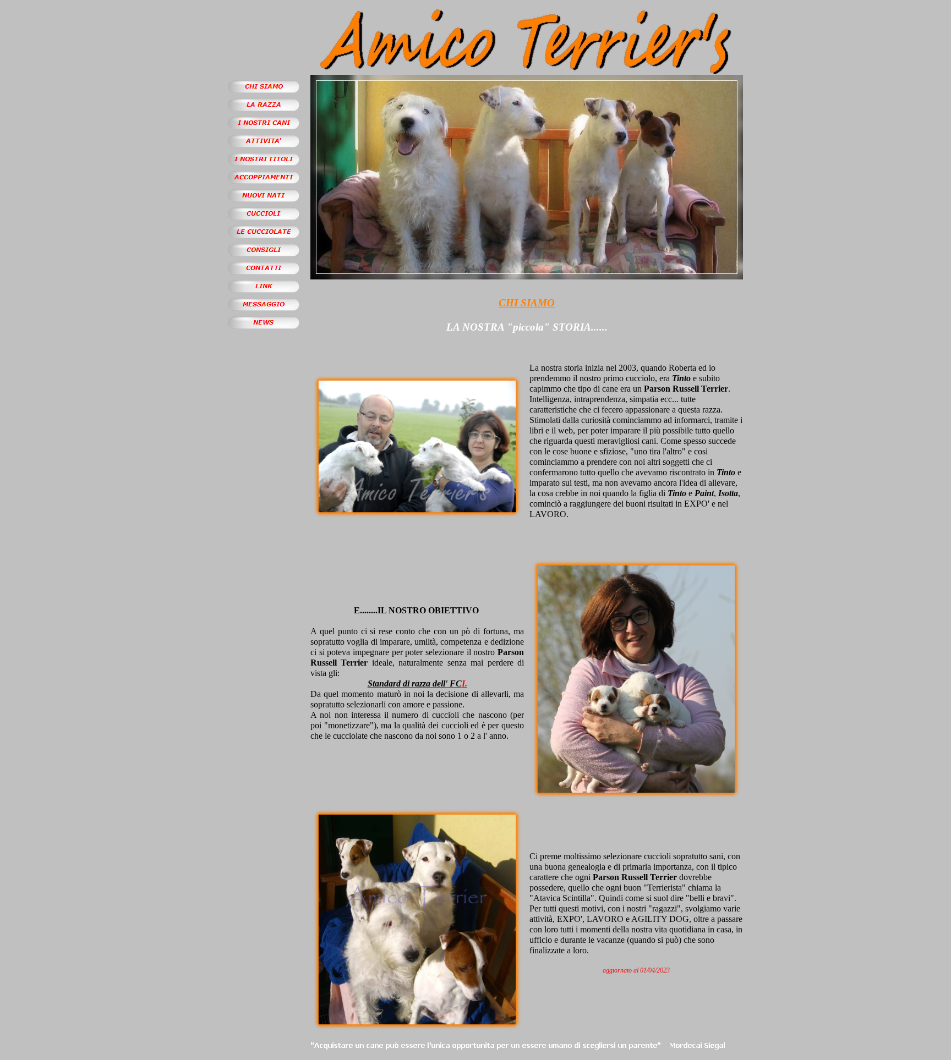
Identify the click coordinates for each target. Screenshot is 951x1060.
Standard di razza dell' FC (415, 683)
